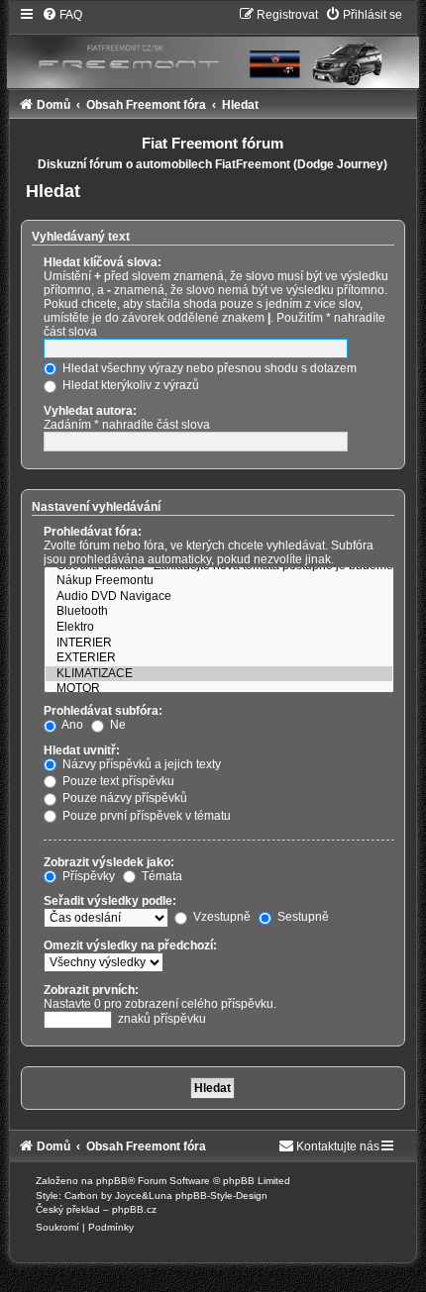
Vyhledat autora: (90, 411)
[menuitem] (62, 15)
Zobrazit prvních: (91, 990)
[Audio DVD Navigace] (219, 597)
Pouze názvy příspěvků (123, 798)
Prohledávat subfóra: (103, 711)
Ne (116, 725)
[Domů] (213, 47)
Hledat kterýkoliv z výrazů (129, 385)
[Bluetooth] (219, 612)
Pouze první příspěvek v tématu (145, 816)
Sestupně (301, 917)
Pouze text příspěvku (116, 781)
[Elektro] (219, 628)
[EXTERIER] (219, 658)
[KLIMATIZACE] (219, 674)
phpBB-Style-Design (221, 1195)
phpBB (112, 1180)
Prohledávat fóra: (93, 532)
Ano (71, 725)
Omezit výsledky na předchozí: (130, 945)
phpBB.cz (134, 1209)
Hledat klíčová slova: (102, 262)
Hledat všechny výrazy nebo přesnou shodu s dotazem (208, 368)
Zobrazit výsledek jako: (109, 862)
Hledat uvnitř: (82, 750)
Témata (160, 876)
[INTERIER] (219, 643)
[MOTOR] (219, 689)
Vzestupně (220, 917)
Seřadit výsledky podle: (110, 901)
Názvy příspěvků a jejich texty (140, 764)
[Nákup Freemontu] (219, 581)
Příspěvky (87, 876)
